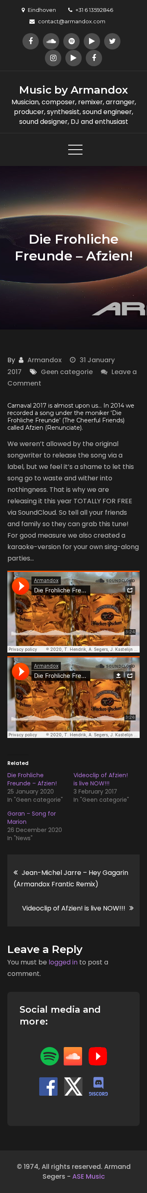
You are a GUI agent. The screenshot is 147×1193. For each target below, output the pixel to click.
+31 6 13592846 (94, 10)
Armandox (44, 360)
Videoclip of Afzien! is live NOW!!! (101, 779)
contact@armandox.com (71, 21)
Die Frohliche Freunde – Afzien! (32, 779)
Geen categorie (67, 372)
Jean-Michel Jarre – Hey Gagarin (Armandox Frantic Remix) (70, 878)
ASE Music (88, 1176)
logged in (63, 962)
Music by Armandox (73, 89)
